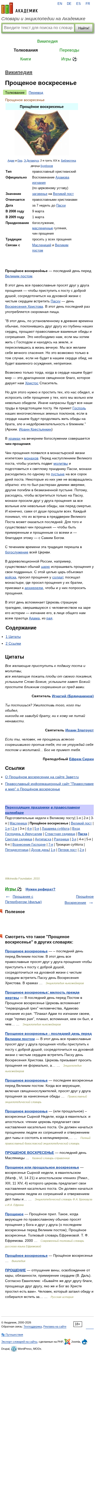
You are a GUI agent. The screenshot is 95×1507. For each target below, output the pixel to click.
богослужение (16, 552)
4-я (29, 828)
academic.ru (19, 8)
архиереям (34, 588)
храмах (14, 438)
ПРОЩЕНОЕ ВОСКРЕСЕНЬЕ (29, 1153)
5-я (36, 828)
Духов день (40, 850)
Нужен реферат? (40, 889)
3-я (74, 839)
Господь (79, 408)
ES (78, 4)
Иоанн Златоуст (79, 730)
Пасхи (61, 205)
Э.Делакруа (31, 160)
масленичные (42, 228)
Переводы (69, 50)
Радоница (61, 839)
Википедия (47, 41)
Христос (32, 383)
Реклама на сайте (54, 1326)
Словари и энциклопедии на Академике (43, 18)
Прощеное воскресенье (26, 951)
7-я (50, 844)
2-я (14, 828)
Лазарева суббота (55, 828)
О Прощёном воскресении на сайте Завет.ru (42, 777)
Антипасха (43, 839)
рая (49, 618)
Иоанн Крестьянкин (35, 429)
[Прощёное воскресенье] (41, 154)
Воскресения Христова (24, 306)
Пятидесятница (16, 850)
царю (45, 567)
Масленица (18, 823)
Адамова (62, 177)
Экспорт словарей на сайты (19, 1341)
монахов (31, 458)
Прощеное (14, 1214)
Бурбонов (47, 165)
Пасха (82, 834)
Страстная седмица (60, 834)
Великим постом (18, 276)
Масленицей (41, 245)
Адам (11, 160)
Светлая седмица (18, 839)
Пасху (56, 301)
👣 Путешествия (12, 1334)
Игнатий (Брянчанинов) (73, 696)
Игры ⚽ (69, 59)
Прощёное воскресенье (26, 1255)
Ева (19, 160)
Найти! (83, 28)
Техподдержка (33, 1326)
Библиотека (68, 160)
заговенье (39, 194)
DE (69, 4)
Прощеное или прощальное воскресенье (42, 1167)
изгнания (39, 183)
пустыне (58, 474)
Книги (25, 59)
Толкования (26, 50)
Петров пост (67, 850)
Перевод (36, 93)
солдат (57, 577)
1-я (7, 828)
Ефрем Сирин (81, 759)
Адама (34, 618)
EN (60, 4)
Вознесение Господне (29, 844)
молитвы (60, 463)
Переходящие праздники (27, 807)
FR (88, 4)
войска (10, 577)
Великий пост (63, 194)
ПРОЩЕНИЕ (15, 1270)
